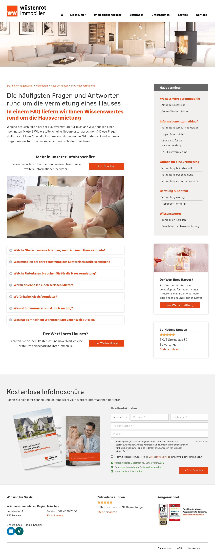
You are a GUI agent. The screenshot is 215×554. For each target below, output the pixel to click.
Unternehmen (161, 15)
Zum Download (106, 166)
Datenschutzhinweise (159, 456)
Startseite (12, 85)
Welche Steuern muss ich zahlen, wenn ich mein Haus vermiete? (59, 250)
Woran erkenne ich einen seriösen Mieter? (43, 285)
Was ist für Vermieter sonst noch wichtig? (43, 308)
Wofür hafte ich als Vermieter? (35, 297)
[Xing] (19, 531)
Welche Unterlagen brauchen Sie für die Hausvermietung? (55, 273)
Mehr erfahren (107, 512)
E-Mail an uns (55, 515)
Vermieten (42, 85)
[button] (65, 250)
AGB (179, 548)
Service (183, 15)
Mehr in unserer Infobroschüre (65, 157)
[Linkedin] (11, 531)
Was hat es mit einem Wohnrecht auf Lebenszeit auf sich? (55, 320)
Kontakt (201, 15)
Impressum (194, 548)
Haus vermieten (60, 85)
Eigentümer (78, 15)
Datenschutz (164, 548)
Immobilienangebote (107, 15)
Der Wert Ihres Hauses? (65, 334)
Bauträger (136, 15)
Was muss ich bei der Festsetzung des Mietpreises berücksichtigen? (62, 262)
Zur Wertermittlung (107, 343)
